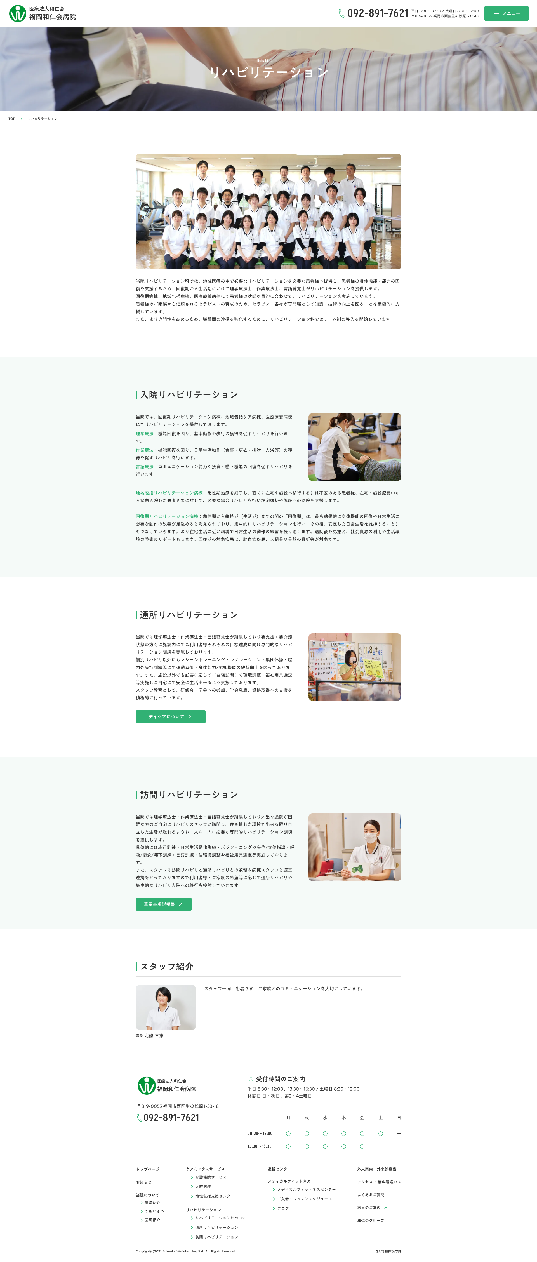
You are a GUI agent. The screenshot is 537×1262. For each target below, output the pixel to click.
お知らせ (144, 1182)
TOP (11, 118)
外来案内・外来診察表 (376, 1169)
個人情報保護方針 (388, 1251)
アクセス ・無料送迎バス (379, 1182)
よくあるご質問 (371, 1195)
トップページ (147, 1169)
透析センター (279, 1169)
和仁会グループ (370, 1221)
